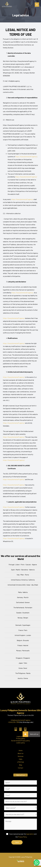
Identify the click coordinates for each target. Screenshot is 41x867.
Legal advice (20, 736)
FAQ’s (20, 759)
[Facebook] (16, 729)
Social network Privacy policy (20, 740)
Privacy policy (20, 738)
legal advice (30, 834)
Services (20, 756)
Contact (20, 768)
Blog (20, 765)
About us (20, 753)
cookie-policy (20, 743)
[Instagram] (20, 729)
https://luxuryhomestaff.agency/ (26, 156)
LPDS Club (20, 762)
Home (20, 750)
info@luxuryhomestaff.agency (20, 720)
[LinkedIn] (25, 729)
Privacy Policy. (22, 837)
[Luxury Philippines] (7, 5)
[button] (37, 863)
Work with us (34, 734)
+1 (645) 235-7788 (13, 722)
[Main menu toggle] (37, 4)
